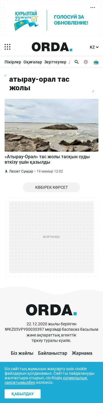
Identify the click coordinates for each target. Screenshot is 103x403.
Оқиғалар (32, 62)
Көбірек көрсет (51, 187)
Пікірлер (13, 62)
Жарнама (82, 353)
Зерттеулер (55, 62)
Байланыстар (52, 353)
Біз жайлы (22, 353)
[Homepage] (52, 46)
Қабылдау (22, 394)
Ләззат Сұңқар (21, 171)
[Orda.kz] (51, 318)
